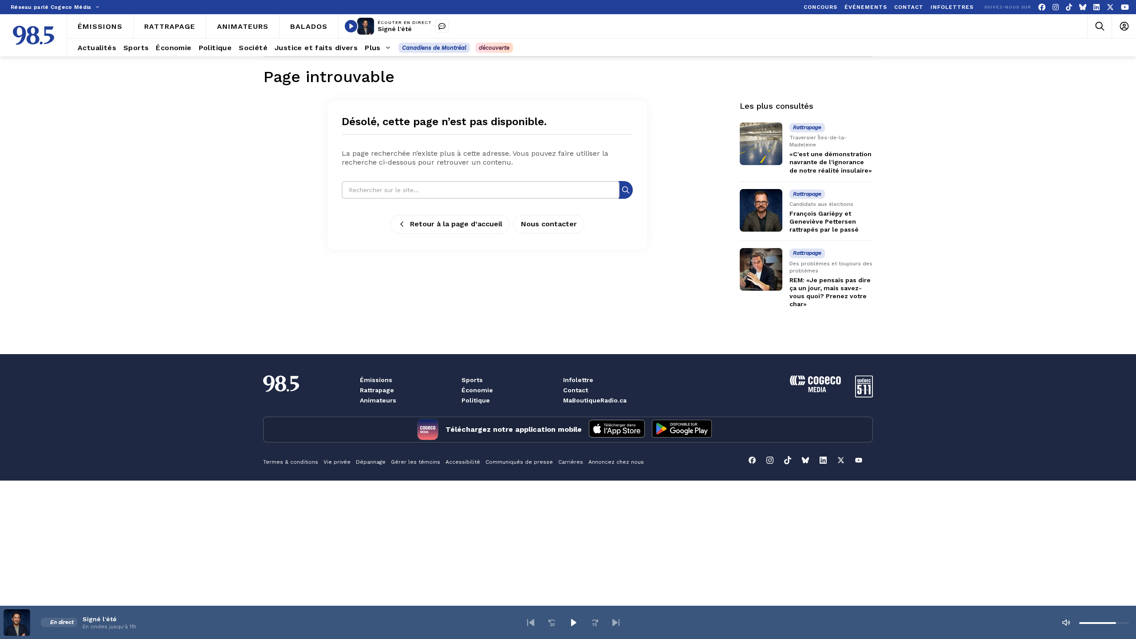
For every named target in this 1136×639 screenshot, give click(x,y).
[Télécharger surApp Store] (617, 429)
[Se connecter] (1124, 26)
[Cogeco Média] (815, 390)
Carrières (570, 462)
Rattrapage (377, 390)
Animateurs (378, 400)
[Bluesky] (1082, 7)
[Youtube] (1125, 7)
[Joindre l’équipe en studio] (442, 26)
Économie (477, 390)
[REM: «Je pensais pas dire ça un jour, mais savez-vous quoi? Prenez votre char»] (761, 269)
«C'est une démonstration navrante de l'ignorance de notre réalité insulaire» (830, 162)
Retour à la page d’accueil (456, 224)
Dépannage (371, 462)
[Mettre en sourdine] (1066, 622)
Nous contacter (549, 224)
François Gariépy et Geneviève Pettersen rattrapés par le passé (824, 221)
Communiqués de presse (519, 462)
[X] (1110, 7)
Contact (575, 390)
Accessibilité (463, 462)
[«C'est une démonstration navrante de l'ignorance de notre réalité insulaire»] (761, 143)
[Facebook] (1041, 7)
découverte (494, 47)
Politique (476, 400)
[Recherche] (626, 189)
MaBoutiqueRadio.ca (595, 400)
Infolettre (578, 379)
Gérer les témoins (415, 462)
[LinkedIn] (1096, 7)
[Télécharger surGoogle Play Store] (682, 429)
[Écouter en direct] (351, 26)
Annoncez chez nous (616, 462)
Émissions (376, 379)
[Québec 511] (864, 395)
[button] (531, 622)
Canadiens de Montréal (434, 47)
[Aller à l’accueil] (33, 35)
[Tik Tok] (1069, 7)
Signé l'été (395, 28)
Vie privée (337, 462)
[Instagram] (1056, 7)
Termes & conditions (290, 462)
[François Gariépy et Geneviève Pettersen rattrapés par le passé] (761, 210)
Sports (472, 379)
